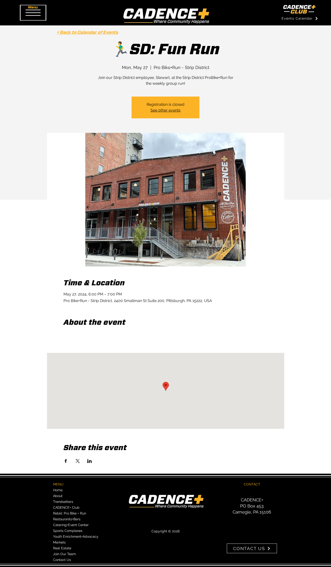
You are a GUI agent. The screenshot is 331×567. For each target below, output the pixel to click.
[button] (33, 13)
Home (58, 490)
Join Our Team (64, 554)
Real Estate (62, 548)
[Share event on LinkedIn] (89, 461)
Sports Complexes (67, 531)
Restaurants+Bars (66, 519)
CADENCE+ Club (66, 507)
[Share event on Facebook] (65, 461)
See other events (165, 110)
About (58, 496)
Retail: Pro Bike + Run (69, 513)
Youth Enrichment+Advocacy (75, 536)
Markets (59, 542)
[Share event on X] (77, 461)
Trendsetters (63, 502)
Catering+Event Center (71, 525)
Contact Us (62, 560)
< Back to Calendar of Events (87, 32)
